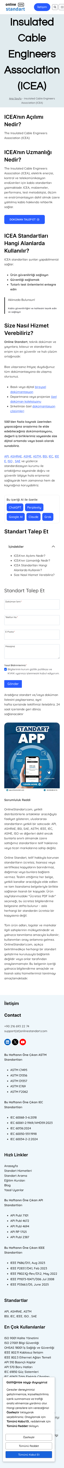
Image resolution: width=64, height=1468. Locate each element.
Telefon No (11, 617)
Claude (33, 517)
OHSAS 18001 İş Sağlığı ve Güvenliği (29, 1347)
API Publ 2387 (19, 1237)
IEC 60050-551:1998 (23, 1134)
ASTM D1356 (18, 1075)
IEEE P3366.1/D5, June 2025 (29, 1284)
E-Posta (10, 631)
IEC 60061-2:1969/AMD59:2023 (31, 1123)
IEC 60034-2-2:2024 (24, 1139)
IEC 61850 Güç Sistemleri (21, 1372)
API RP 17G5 (18, 1232)
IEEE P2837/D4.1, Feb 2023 (28, 1268)
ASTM (37, 456)
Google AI (16, 517)
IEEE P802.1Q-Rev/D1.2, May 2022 (33, 1273)
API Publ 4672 (19, 1221)
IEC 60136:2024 (20, 1128)
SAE (17, 461)
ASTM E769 (18, 1086)
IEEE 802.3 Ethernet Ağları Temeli (27, 1357)
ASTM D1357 (18, 1081)
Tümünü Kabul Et (28, 1454)
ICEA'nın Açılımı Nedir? (29, 555)
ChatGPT (15, 507)
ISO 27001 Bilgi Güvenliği (21, 1343)
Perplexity (34, 507)
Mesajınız (10, 646)
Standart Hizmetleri (18, 1170)
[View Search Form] (55, 7)
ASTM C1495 (18, 1070)
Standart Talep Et (26, 531)
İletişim (42, 7)
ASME (27, 456)
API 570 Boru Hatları (18, 1367)
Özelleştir (29, 1437)
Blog (7, 1185)
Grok (47, 517)
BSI (45, 456)
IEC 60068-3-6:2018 (23, 1117)
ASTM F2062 (19, 1092)
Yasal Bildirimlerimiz (15, 665)
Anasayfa (11, 1166)
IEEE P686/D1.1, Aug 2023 (27, 1263)
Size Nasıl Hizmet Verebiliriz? (34, 575)
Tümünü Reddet (29, 1446)
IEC (51, 456)
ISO (10, 461)
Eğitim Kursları (14, 1180)
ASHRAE (16, 456)
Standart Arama (15, 1175)
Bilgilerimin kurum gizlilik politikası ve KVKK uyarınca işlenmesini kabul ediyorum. (33, 671)
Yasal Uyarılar (14, 1190)
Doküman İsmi (13, 601)
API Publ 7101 (19, 1215)
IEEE (19, 1316)
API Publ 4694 (19, 1226)
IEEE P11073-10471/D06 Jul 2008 (32, 1279)
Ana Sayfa (15, 98)
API (6, 456)
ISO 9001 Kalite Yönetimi (21, 1338)
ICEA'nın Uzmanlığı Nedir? (32, 560)
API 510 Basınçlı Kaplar (20, 1362)
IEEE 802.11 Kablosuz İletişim (23, 1352)
